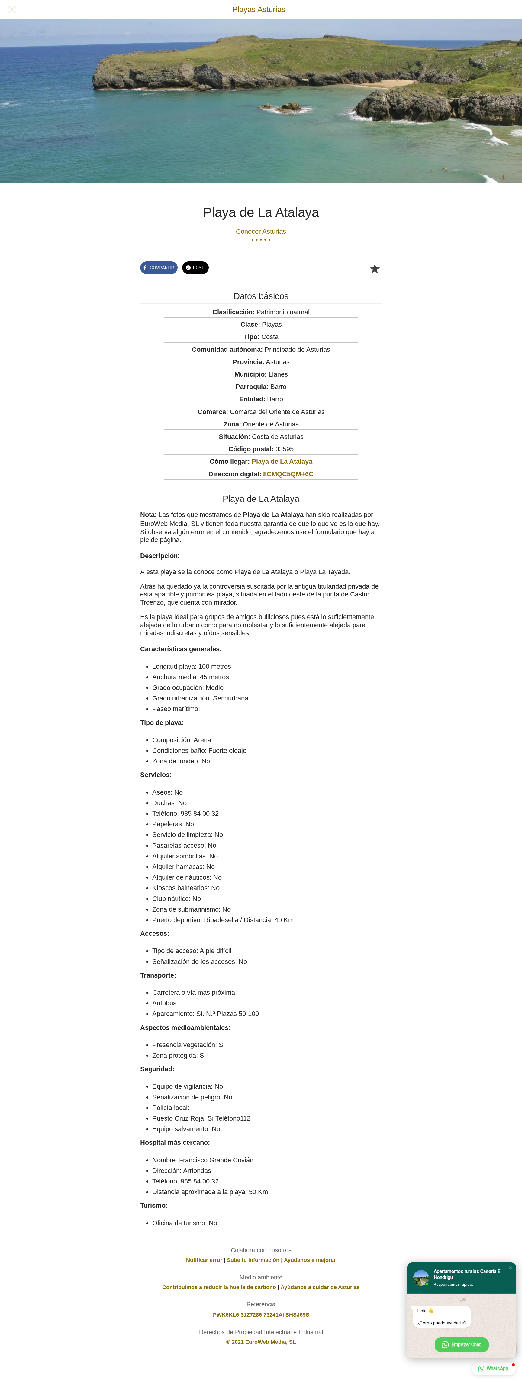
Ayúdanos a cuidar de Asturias (320, 1287)
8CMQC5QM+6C (288, 474)
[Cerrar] (12, 9)
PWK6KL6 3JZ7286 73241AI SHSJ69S (261, 1315)
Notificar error (204, 1260)
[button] (510, 1268)
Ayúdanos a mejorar (310, 1260)
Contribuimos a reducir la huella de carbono (219, 1287)
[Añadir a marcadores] (374, 268)
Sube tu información (253, 1260)
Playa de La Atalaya (282, 461)
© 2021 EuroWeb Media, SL (261, 1342)
